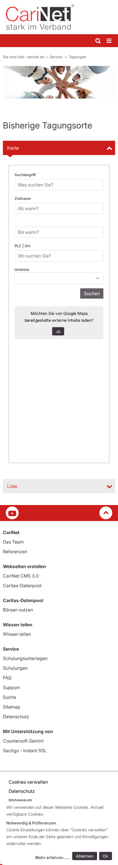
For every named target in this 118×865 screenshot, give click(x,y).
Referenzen (15, 551)
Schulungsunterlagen (25, 658)
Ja (58, 331)
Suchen (92, 293)
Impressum (20, 800)
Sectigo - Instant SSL (25, 750)
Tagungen (77, 57)
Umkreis (22, 269)
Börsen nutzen (18, 610)
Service (56, 57)
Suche (9, 697)
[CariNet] (59, 17)
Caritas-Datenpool (22, 585)
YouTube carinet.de (12, 512)
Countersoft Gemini (23, 741)
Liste (12, 486)
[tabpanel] (59, 82)
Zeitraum (23, 198)
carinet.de (35, 57)
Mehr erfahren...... (52, 857)
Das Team (13, 542)
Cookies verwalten (28, 782)
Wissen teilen (17, 634)
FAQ (7, 678)
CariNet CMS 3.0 (21, 576)
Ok (105, 856)
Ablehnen (84, 856)
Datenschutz (16, 716)
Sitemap (11, 707)
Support (11, 687)
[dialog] (60, 833)
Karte (13, 148)
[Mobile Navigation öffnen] (109, 41)
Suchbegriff (25, 174)
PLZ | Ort (22, 246)
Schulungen (15, 668)
